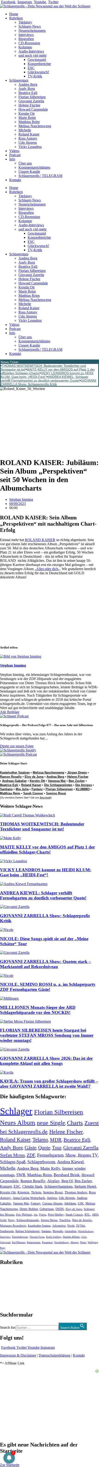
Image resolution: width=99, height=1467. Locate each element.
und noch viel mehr (32, 55)
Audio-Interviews (31, 51)
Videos (14, 151)
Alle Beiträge (9, 712)
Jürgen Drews (77, 772)
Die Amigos (83, 785)
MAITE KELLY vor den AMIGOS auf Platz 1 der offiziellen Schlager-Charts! (47, 849)
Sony (11, 1220)
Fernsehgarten (50, 1155)
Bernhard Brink (67, 1174)
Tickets (36, 1192)
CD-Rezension (29, 43)
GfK (81, 1203)
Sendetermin (7, 1231)
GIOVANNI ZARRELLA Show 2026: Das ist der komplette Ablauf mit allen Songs (46, 1061)
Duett (83, 1242)
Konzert (6, 1186)
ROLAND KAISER (40, 540)
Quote (44, 1147)
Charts (75, 1122)
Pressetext (47, 1242)
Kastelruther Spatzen (15, 772)
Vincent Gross (36, 1236)
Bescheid (45, 797)
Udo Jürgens (27, 142)
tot (35, 1214)
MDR (56, 1140)
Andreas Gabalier (14, 781)
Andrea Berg (27, 84)
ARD (95, 1214)
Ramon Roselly (11, 776)
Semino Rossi (56, 793)
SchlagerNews (10, 1276)
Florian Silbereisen (32, 97)
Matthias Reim (29, 122)
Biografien (26, 39)
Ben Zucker (77, 781)
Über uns (25, 163)
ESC (31, 68)
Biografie (58, 1231)
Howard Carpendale (33, 109)
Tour (56, 1147)
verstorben (70, 1231)
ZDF (31, 1155)
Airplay (53, 1181)
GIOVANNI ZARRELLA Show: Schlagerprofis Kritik (48, 382)
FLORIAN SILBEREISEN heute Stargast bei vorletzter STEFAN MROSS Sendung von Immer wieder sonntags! (46, 1035)
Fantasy (37, 789)
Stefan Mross (12, 1155)
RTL (87, 1214)
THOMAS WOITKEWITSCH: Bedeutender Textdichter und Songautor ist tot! (42, 826)
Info (12, 159)
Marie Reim (27, 118)
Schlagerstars (18, 80)
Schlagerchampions (58, 1186)
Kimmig (23, 1192)
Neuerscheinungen (32, 30)
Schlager (16, 1111)
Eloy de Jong (34, 776)
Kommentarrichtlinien (34, 167)
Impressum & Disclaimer (18, 1355)
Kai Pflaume (18, 1242)
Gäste (30, 1147)
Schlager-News (29, 26)
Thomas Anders (75, 1192)
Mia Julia (22, 789)
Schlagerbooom (41, 1161)
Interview (5, 1236)
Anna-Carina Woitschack (29, 1198)
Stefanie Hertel (85, 1186)
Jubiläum (70, 1203)
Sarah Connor (33, 793)
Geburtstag (47, 1209)
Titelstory (25, 22)
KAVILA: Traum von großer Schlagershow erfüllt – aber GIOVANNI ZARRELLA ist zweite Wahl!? (49, 1084)
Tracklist (64, 1220)
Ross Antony (27, 138)
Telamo (40, 1140)
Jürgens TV (88, 1155)
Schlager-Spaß (13, 1161)
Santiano (6, 789)
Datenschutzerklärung (54, 1355)
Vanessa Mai (57, 781)
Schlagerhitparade (27, 1220)
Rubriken (16, 18)
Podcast (14, 155)
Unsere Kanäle (29, 172)
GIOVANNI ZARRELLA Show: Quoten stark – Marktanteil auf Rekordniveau (45, 964)
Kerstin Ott (26, 113)
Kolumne (25, 47)
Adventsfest (58, 1225)
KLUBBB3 (83, 789)
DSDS (59, 1209)
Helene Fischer (29, 105)
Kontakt (15, 180)
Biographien (9, 1288)
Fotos (42, 1214)
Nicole (70, 1225)
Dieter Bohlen (29, 1209)
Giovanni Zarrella (31, 101)
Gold (3, 1220)
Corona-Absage (52, 1203)
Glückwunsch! (38, 72)
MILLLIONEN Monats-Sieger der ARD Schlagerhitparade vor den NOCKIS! (38, 1010)
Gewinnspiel (37, 60)
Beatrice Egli (27, 93)
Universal (5, 1242)
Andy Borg (26, 89)
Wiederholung (85, 1231)
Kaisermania (33, 1242)
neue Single (51, 1122)
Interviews (26, 35)
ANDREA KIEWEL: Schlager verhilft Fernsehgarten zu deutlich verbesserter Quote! (44, 378)
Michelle (24, 130)
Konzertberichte (39, 64)
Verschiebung (61, 1242)
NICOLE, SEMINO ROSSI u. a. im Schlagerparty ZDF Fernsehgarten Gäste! (48, 987)
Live (84, 1236)
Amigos (52, 1198)
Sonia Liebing (53, 1236)
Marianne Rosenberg (13, 1225)
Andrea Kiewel (70, 1161)
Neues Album (17, 1122)
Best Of (67, 1181)
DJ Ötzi (80, 1225)
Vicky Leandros (30, 147)
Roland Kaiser (28, 134)
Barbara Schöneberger (27, 1231)
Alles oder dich (47, 569)
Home (13, 14)
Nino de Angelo (82, 1220)
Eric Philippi (24, 1214)
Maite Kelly (50, 1168)
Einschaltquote (20, 1236)
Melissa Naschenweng (34, 126)
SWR (20, 1174)
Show (70, 1155)
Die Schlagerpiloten (58, 785)
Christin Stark (32, 1186)
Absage (74, 1242)
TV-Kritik (35, 76)
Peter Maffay (56, 1214)
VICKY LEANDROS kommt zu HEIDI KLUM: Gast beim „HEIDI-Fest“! (45, 872)
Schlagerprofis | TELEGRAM (40, 176)
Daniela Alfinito (71, 1236)
